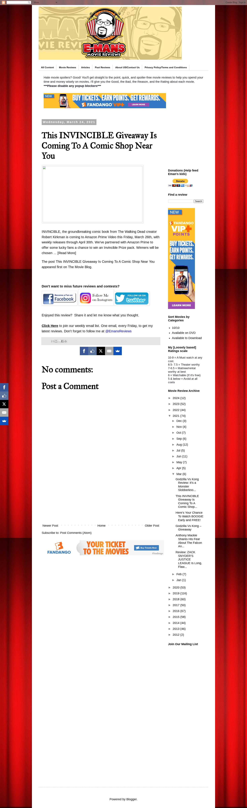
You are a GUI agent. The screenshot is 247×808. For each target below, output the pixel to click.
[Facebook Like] (92, 351)
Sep (179, 438)
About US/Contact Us (127, 67)
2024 (176, 398)
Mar (179, 474)
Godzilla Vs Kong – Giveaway (188, 527)
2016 (176, 611)
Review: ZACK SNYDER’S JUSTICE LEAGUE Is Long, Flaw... (189, 559)
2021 (176, 416)
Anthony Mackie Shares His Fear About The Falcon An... (189, 541)
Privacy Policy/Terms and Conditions (166, 67)
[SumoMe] (117, 351)
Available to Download (187, 338)
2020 (176, 587)
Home (101, 525)
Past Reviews (102, 67)
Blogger (131, 799)
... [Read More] (64, 253)
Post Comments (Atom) (76, 533)
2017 (176, 605)
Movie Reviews (67, 67)
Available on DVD (184, 332)
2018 (176, 599)
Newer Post (50, 525)
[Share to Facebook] (62, 341)
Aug (179, 444)
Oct (179, 432)
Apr (179, 468)
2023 (176, 404)
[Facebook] (84, 351)
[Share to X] (59, 341)
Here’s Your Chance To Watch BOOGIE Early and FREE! (189, 516)
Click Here (50, 326)
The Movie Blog (79, 267)
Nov (179, 426)
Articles (85, 67)
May (179, 462)
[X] (101, 351)
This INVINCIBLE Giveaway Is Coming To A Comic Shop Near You (105, 261)
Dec (179, 421)
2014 (176, 623)
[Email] (109, 351)
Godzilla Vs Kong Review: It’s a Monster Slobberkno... (187, 485)
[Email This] (52, 341)
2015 (176, 617)
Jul (178, 450)
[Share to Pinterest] (65, 341)
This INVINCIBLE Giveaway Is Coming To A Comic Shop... (187, 501)
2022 (176, 410)
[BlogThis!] (56, 341)
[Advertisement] (101, 494)
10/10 (175, 327)
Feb (179, 574)
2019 (176, 593)
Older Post (152, 525)
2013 (176, 628)
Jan (179, 580)
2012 (176, 634)
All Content (47, 67)
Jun (179, 456)
